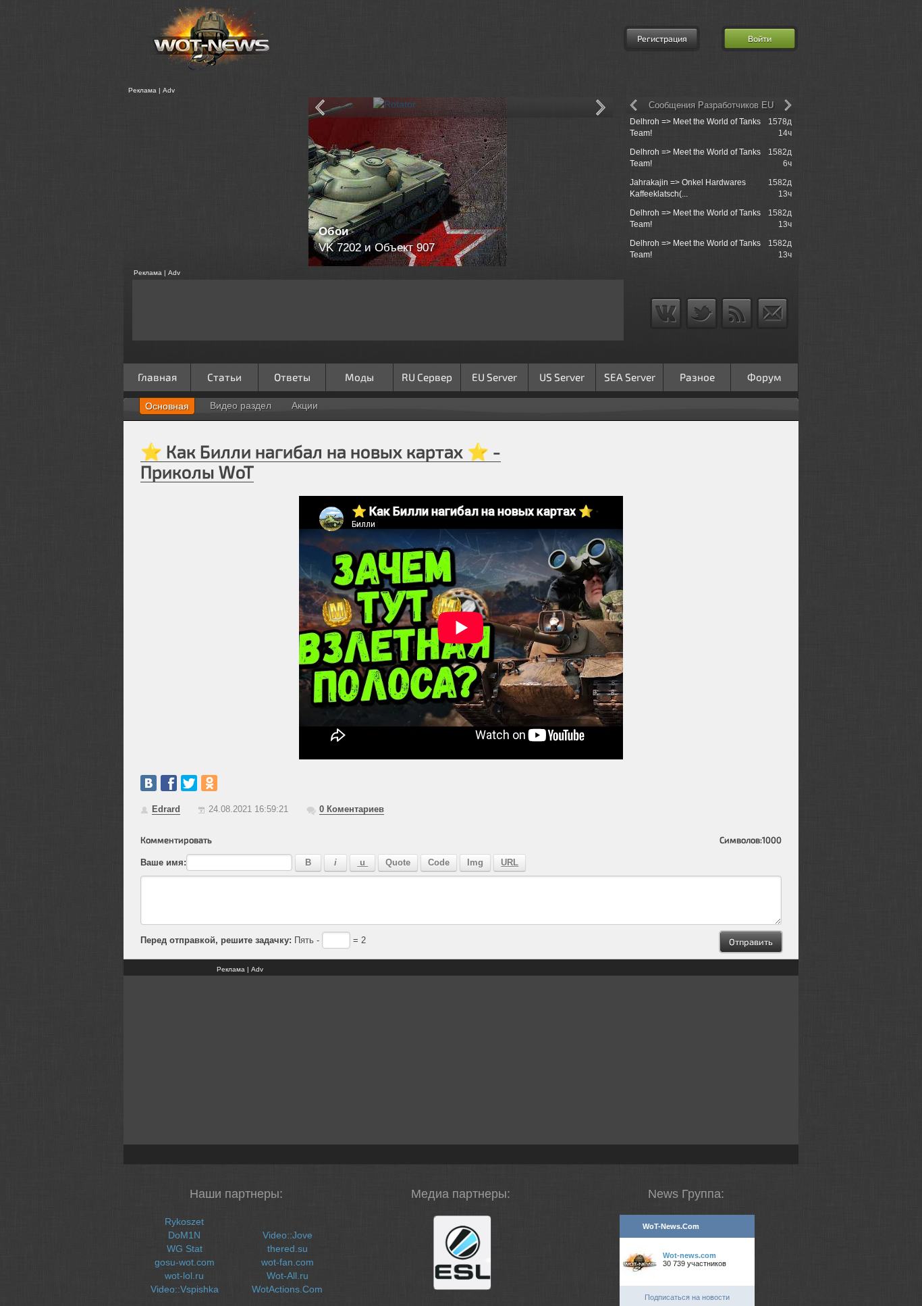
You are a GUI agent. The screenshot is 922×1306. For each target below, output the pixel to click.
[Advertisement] (211, 181)
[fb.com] (169, 783)
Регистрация (662, 38)
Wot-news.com (689, 1255)
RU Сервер (427, 377)
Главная (157, 377)
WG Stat (184, 1248)
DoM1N (184, 1235)
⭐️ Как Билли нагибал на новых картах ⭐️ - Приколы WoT (320, 461)
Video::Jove (288, 1235)
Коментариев (351, 809)
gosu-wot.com (185, 1262)
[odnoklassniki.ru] (209, 783)
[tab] (167, 406)
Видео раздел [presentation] (240, 405)
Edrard (166, 809)
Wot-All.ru (287, 1275)
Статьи (224, 377)
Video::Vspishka (185, 1289)
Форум (764, 377)
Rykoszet (184, 1221)
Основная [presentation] (167, 406)
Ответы (292, 377)
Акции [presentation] (305, 405)
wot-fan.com (287, 1262)
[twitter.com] (189, 783)
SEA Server (629, 377)
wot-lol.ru (184, 1275)
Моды (359, 377)
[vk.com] (148, 783)
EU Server (494, 377)
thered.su (287, 1248)
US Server (562, 377)
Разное (697, 377)
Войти (759, 38)
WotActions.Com (287, 1289)
